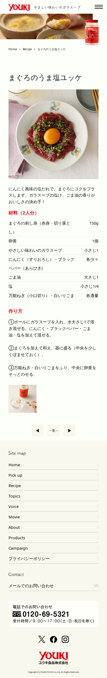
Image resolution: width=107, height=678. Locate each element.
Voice (14, 506)
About (14, 527)
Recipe (27, 49)
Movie (14, 516)
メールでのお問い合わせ (31, 585)
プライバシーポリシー (29, 558)
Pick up (15, 475)
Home (13, 49)
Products (17, 537)
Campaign (18, 548)
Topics (14, 496)
